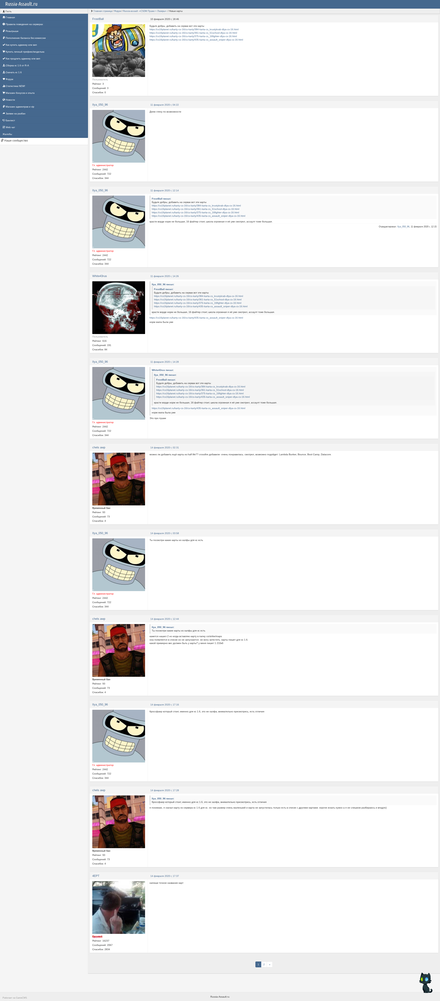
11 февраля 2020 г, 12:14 (164, 190)
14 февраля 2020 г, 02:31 (164, 447)
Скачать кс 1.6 (13, 72)
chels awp (98, 447)
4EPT (95, 876)
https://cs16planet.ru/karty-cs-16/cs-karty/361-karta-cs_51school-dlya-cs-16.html (193, 32)
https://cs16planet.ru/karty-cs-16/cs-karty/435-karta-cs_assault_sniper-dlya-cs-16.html (196, 39)
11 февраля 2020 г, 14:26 (164, 276)
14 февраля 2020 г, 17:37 (164, 876)
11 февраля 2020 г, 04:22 (164, 104)
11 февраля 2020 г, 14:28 (164, 361)
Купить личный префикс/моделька (24, 51)
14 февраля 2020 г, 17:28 (164, 790)
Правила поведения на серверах (24, 24)
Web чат (10, 127)
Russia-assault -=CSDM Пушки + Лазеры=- (145, 11)
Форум (9, 79)
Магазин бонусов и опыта (20, 93)
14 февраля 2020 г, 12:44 (164, 619)
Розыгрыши (11, 31)
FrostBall (98, 19)
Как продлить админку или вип (22, 58)
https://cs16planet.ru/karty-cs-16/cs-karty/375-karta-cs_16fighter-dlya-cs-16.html (193, 36)
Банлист (10, 120)
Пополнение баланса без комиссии (25, 38)
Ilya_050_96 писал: (163, 284)
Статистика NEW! (15, 86)
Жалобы (7, 134)
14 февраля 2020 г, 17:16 (164, 704)
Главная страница (103, 11)
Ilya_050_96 (100, 104)
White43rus (99, 276)
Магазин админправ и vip (19, 106)
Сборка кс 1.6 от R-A (17, 65)
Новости (10, 99)
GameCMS (21, 998)
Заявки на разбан (15, 113)
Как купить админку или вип (21, 44)
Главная (10, 17)
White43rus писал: (163, 370)
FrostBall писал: (161, 198)
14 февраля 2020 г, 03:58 (164, 533)
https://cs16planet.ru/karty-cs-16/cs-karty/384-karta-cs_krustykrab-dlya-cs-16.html (194, 29)
